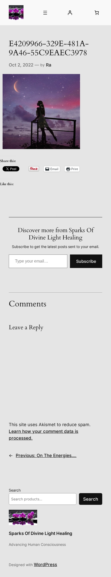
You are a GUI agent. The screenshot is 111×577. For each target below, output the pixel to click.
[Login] (69, 12)
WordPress (45, 564)
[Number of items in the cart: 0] (96, 12)
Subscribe (86, 261)
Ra (48, 65)
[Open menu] (45, 13)
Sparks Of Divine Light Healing (40, 533)
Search (15, 490)
